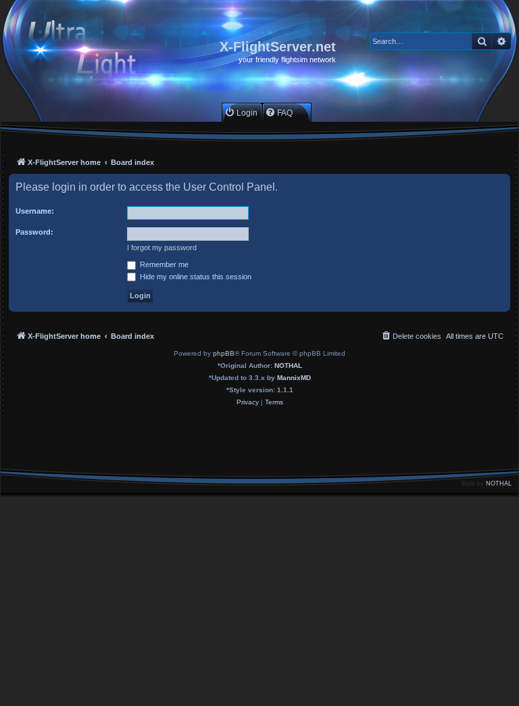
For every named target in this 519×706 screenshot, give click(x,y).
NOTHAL (288, 365)
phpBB (223, 353)
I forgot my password (162, 247)
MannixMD (294, 377)
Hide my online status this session (194, 277)
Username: (35, 211)
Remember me (163, 264)
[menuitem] (240, 113)
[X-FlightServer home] (93, 51)
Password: (34, 232)
